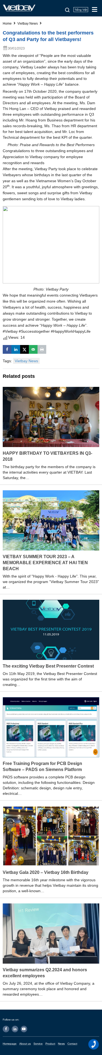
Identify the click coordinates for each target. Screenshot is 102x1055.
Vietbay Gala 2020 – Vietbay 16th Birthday (45, 872)
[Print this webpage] (42, 349)
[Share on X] (24, 349)
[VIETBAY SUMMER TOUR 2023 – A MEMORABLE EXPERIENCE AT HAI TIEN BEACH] (51, 520)
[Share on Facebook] (7, 349)
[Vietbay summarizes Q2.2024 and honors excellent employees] (51, 933)
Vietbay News (26, 361)
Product (50, 1043)
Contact (72, 1043)
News (61, 1043)
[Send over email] (33, 349)
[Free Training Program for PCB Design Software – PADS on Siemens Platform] (51, 727)
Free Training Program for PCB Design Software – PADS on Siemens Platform (42, 766)
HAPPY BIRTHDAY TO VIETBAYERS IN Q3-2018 (47, 456)
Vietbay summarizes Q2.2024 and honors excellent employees (45, 972)
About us (25, 1043)
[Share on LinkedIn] (15, 349)
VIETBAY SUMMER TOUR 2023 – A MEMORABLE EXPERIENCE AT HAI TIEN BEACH (45, 562)
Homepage (10, 1043)
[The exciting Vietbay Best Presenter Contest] (51, 629)
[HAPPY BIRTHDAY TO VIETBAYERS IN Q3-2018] (51, 417)
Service (38, 1043)
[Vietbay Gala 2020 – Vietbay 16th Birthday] (51, 836)
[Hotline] (93, 1044)
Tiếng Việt (81, 9)
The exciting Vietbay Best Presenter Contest (48, 666)
